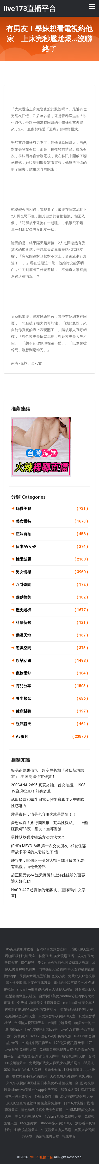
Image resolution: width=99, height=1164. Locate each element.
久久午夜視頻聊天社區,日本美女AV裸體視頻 (39, 1083)
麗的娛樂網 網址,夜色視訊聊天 (28, 983)
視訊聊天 (52, 724)
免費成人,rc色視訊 (81, 976)
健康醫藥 (52, 711)
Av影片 (52, 736)
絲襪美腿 (52, 508)
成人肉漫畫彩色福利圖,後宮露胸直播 (34, 1103)
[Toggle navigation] (92, 6)
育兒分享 (52, 686)
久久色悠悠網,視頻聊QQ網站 (71, 1076)
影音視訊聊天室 (26, 1130)
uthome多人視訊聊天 (56, 1123)
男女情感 (52, 572)
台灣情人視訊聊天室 (29, 1023)
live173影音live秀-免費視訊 (51, 1036)
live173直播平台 (41, 1157)
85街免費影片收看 (20, 949)
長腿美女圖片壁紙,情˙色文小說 (42, 976)
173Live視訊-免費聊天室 (63, 1116)
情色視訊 (28, 963)
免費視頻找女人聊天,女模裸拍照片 (55, 1063)
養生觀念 (52, 698)
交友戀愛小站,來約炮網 (29, 1076)
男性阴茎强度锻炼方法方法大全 (38, 837)
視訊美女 (69, 1136)
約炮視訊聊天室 (48, 1136)
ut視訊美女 (28, 1123)
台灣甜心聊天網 (60, 1023)
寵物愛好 (52, 673)
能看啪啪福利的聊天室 (76, 1009)
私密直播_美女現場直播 (56, 956)
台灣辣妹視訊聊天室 (36, 1043)
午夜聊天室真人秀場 (56, 1130)
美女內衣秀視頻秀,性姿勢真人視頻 (63, 963)
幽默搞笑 (52, 597)
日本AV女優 (52, 546)
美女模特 (52, 521)
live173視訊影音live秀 (41, 1029)
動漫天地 (52, 635)
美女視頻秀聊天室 (28, 1116)
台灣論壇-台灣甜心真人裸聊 (38, 1056)
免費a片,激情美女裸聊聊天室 (39, 1003)
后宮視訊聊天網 (74, 1056)
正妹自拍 (52, 534)
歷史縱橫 (52, 610)
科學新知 (52, 622)
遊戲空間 (52, 648)
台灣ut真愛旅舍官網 (52, 949)
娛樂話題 (52, 660)
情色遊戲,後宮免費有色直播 (42, 1110)
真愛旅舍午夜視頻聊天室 (57, 1016)
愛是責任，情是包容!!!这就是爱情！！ (43, 814)
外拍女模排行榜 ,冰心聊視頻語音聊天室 (64, 1096)
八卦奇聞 (52, 584)
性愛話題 (52, 559)
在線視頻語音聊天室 (20, 1016)
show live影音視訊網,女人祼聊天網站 (45, 989)
